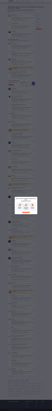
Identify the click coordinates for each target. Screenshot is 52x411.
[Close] (36, 197)
